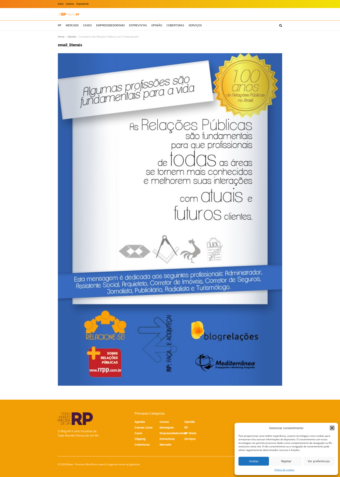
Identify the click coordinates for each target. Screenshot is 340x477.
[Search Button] (280, 25)
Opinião (156, 25)
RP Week (190, 433)
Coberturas (175, 25)
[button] (332, 428)
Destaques (167, 427)
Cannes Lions (143, 427)
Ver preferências (319, 461)
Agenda (140, 422)
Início (61, 4)
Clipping (140, 439)
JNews (70, 464)
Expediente (83, 4)
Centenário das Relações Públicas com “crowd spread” (109, 36)
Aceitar (254, 461)
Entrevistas (138, 25)
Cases (87, 25)
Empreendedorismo (110, 25)
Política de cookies (284, 470)
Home (61, 36)
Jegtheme (134, 464)
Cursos (164, 422)
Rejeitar (286, 461)
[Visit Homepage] (68, 14)
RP (59, 25)
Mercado (72, 25)
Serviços (195, 25)
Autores (70, 4)
